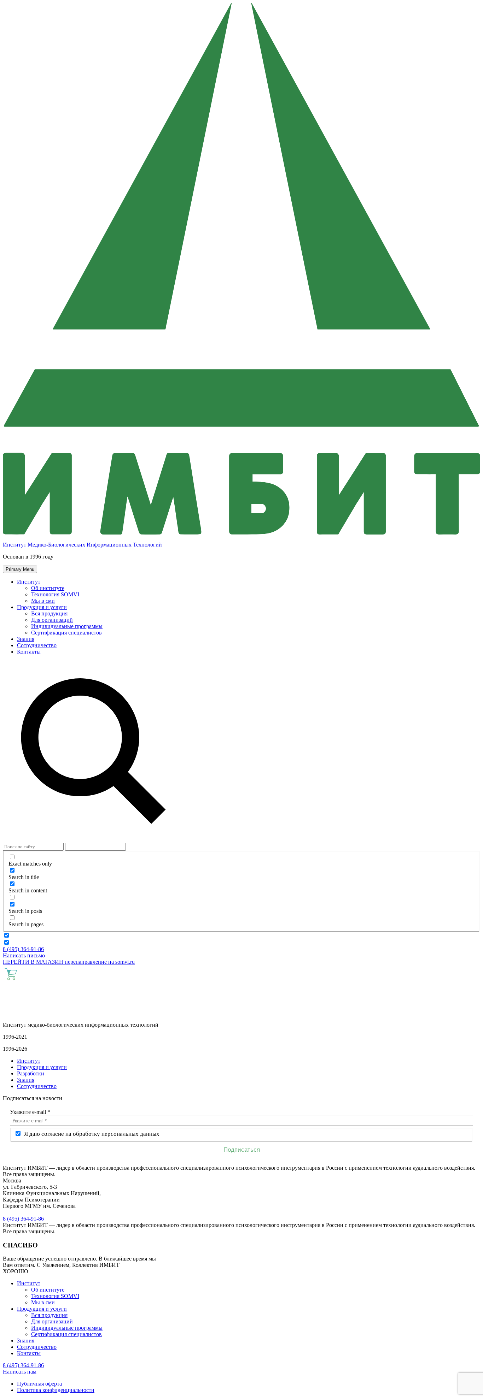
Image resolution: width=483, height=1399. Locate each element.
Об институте (47, 588)
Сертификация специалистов (66, 633)
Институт (28, 582)
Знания (25, 639)
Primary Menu (20, 569)
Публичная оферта (39, 1384)
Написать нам (19, 1372)
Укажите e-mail (30, 1112)
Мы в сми (43, 601)
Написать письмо (24, 955)
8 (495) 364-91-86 (23, 949)
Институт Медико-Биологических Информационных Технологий (82, 545)
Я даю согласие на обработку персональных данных (91, 1134)
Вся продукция (49, 613)
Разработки (30, 1073)
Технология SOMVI (55, 594)
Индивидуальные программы (67, 626)
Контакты (29, 652)
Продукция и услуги (42, 607)
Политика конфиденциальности (55, 1390)
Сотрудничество (37, 645)
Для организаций (52, 620)
